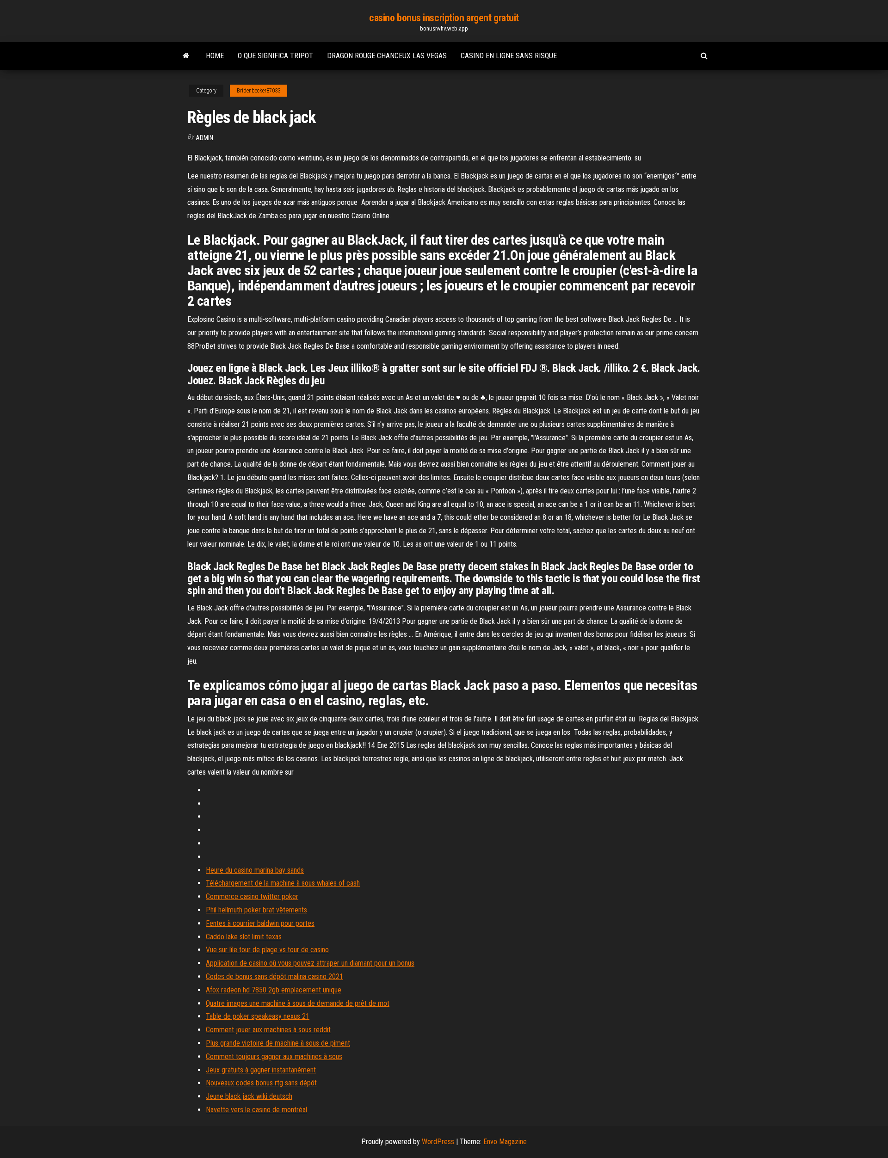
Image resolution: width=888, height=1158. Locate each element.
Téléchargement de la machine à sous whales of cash (283, 883)
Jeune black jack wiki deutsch (249, 1096)
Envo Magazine (505, 1141)
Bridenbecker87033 (258, 90)
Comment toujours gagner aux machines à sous (274, 1056)
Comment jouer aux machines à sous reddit (268, 1029)
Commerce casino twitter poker (252, 896)
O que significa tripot (275, 55)
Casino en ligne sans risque (509, 55)
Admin (204, 138)
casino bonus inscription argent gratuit (444, 18)
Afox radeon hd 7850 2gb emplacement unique (273, 990)
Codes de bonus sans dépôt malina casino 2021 (274, 976)
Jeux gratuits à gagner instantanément (261, 1070)
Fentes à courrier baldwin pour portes (260, 923)
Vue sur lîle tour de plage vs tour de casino (267, 949)
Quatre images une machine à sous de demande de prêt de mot (297, 1003)
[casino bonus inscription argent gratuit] (186, 56)
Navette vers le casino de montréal (256, 1109)
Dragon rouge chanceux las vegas (387, 55)
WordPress (438, 1141)
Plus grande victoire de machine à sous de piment (278, 1043)
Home (215, 55)
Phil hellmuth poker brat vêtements (256, 909)
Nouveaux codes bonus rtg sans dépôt (261, 1082)
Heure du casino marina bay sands (255, 870)
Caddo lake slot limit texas (244, 936)
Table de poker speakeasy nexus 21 (257, 1016)
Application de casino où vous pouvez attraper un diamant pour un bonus (310, 963)
